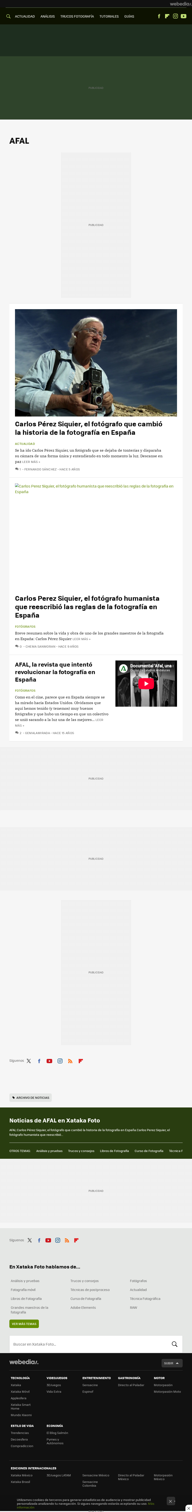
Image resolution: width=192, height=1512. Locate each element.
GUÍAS (129, 16)
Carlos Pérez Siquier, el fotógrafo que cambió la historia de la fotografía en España (88, 428)
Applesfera (18, 1398)
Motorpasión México (163, 1477)
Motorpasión (163, 1385)
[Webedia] (181, 4)
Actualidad (25, 444)
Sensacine (90, 1385)
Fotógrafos (25, 626)
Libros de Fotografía (114, 1150)
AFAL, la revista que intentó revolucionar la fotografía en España (55, 671)
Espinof (87, 1391)
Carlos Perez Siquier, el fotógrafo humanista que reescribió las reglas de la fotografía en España (87, 606)
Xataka (16, 1385)
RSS (70, 1060)
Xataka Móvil (20, 1391)
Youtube (183, 16)
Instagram (175, 16)
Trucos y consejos (81, 1150)
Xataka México (22, 1475)
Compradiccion (22, 1446)
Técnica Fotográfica (145, 1298)
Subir (168, 1363)
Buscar (174, 1344)
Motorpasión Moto (167, 1391)
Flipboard (167, 16)
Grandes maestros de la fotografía (29, 1309)
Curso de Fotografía (149, 1150)
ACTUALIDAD (25, 16)
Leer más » (31, 461)
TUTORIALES (109, 16)
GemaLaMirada (37, 733)
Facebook (159, 16)
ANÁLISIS (48, 16)
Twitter (28, 1060)
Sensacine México (95, 1475)
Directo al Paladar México (131, 1477)
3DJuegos (54, 1385)
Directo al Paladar (131, 1385)
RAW (133, 1307)
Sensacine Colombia (90, 1483)
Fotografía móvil (23, 1289)
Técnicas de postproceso (90, 1289)
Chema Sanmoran (40, 646)
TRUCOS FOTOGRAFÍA (77, 16)
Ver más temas (24, 1323)
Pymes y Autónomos (55, 1441)
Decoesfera (19, 1439)
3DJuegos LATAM (59, 1475)
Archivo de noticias (32, 1097)
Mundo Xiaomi (21, 1415)
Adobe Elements (83, 1307)
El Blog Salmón (57, 1432)
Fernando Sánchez (40, 469)
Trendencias (20, 1432)
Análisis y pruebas (49, 1150)
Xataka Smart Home (21, 1406)
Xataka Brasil (20, 1481)
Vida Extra (54, 1391)
